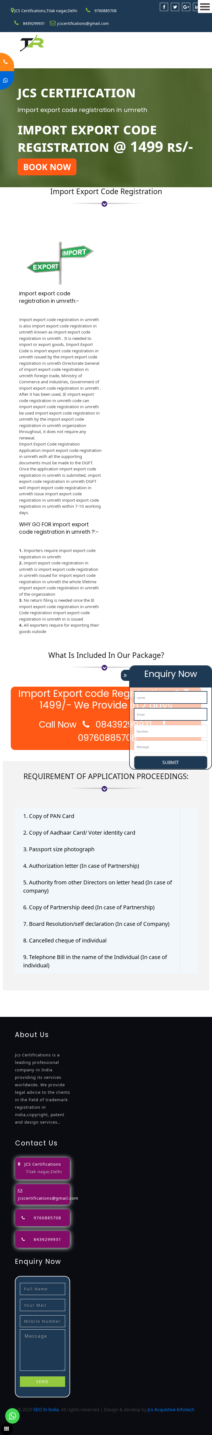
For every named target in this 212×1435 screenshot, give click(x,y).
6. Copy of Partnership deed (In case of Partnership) (89, 907)
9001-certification (18, 1007)
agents (26, 1000)
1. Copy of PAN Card (48, 816)
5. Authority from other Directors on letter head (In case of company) (97, 886)
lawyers (174, 994)
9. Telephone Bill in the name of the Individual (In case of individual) (95, 961)
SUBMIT (170, 762)
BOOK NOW (47, 167)
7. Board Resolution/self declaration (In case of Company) (96, 924)
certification (171, 1000)
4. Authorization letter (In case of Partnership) (81, 865)
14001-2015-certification (63, 1007)
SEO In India (46, 1410)
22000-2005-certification (114, 1007)
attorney (9, 1000)
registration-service (20, 994)
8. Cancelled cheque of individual (65, 940)
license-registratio (139, 1000)
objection (155, 994)
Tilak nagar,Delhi (44, 1171)
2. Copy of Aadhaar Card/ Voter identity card (79, 832)
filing (188, 994)
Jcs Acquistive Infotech (171, 1410)
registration (47, 1000)
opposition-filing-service (119, 994)
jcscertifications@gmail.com (83, 23)
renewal (68, 1000)
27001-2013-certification (165, 1007)
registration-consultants (67, 994)
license (111, 1000)
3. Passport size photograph (58, 849)
